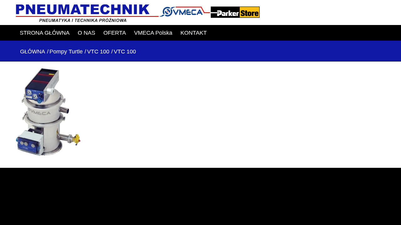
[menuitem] (45, 33)
